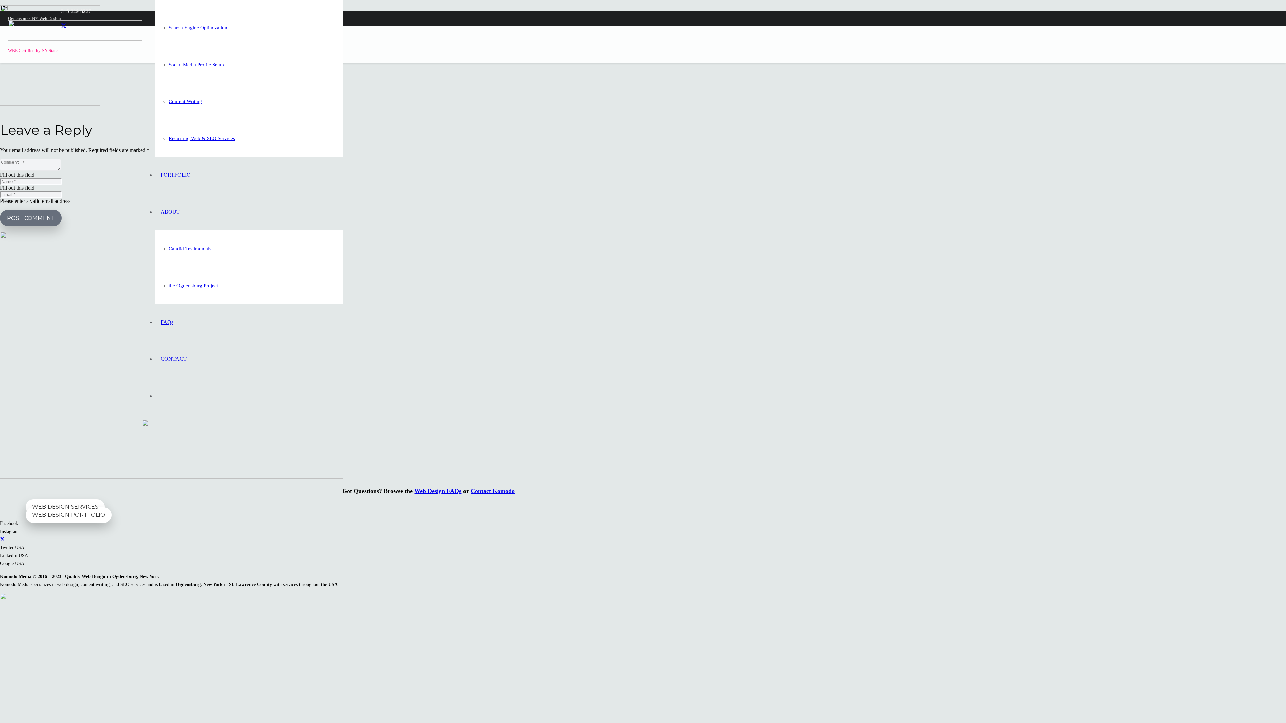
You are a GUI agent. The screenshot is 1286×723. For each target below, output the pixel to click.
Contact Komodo (493, 491)
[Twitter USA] (2, 539)
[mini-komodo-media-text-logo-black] (75, 39)
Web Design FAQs (437, 491)
